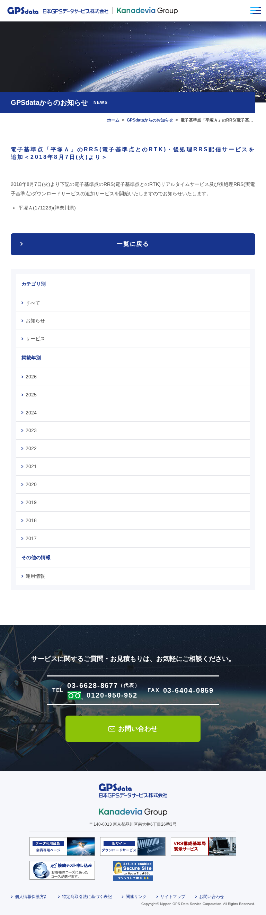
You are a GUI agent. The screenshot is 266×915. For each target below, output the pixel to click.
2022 (31, 448)
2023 (31, 430)
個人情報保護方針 (31, 896)
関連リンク (136, 896)
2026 (31, 376)
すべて (33, 303)
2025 (31, 394)
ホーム (113, 120)
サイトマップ (172, 896)
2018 (31, 520)
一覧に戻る (133, 244)
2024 (31, 412)
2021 (31, 466)
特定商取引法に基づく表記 (87, 896)
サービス (35, 338)
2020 (31, 484)
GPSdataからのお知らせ (150, 120)
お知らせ (35, 320)
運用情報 (35, 576)
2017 (31, 538)
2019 (31, 502)
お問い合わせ (138, 728)
